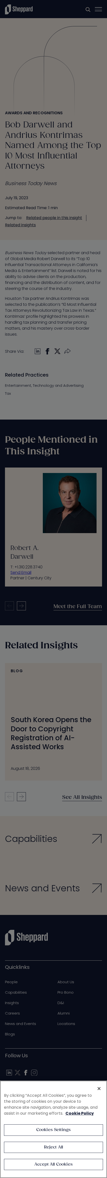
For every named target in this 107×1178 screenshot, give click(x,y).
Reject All (53, 1147)
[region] (53, 1129)
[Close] (99, 1088)
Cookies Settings (53, 1130)
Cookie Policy (79, 1113)
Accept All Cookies (53, 1164)
